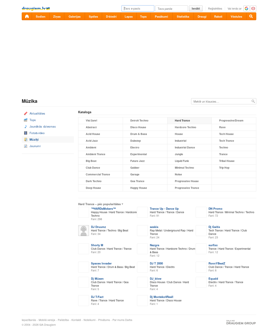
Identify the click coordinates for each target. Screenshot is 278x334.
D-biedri (111, 16)
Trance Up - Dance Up (164, 208)
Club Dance (93, 167)
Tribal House (227, 161)
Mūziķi (34, 139)
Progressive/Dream (231, 120)
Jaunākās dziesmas (43, 126)
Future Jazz (137, 161)
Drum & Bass (138, 134)
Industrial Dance (185, 147)
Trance (223, 154)
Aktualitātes (37, 113)
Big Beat (91, 161)
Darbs (128, 320)
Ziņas (57, 16)
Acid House (93, 134)
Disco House (138, 127)
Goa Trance (137, 181)
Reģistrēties (215, 8)
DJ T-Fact (97, 297)
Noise (178, 174)
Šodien (40, 16)
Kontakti (76, 320)
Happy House (138, 188)
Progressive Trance (187, 188)
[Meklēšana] (251, 16)
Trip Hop (224, 167)
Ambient (91, 147)
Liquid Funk (182, 161)
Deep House (93, 188)
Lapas (129, 16)
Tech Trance (226, 141)
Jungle (179, 154)
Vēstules (236, 16)
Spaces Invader (101, 263)
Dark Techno (93, 181)
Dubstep (135, 141)
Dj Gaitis (214, 227)
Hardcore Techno (185, 127)
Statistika (183, 16)
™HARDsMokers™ (103, 208)
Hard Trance (182, 120)
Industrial (180, 141)
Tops (143, 16)
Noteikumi (90, 320)
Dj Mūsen (97, 278)
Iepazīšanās (29, 320)
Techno (223, 147)
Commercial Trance (98, 174)
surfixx (213, 245)
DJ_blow (155, 278)
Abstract (91, 127)
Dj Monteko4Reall (161, 297)
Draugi (202, 16)
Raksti (218, 16)
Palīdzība (63, 320)
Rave (222, 127)
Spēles (93, 16)
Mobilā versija (47, 320)
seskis (154, 227)
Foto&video (37, 133)
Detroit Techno (139, 120)
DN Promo (215, 208)
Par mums (118, 320)
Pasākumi (161, 16)
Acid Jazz (92, 141)
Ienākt (196, 8)
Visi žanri (91, 120)
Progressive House (187, 181)
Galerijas (75, 16)
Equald (213, 278)
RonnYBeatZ (216, 263)
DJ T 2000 (156, 263)
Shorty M (97, 245)
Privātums (104, 320)
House (179, 134)
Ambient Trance (95, 154)
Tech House (226, 134)
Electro (134, 147)
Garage (134, 174)
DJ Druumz (98, 227)
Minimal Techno (184, 167)
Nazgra (154, 245)
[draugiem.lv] (27, 16)
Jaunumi (35, 146)
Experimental (138, 154)
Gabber (134, 167)
